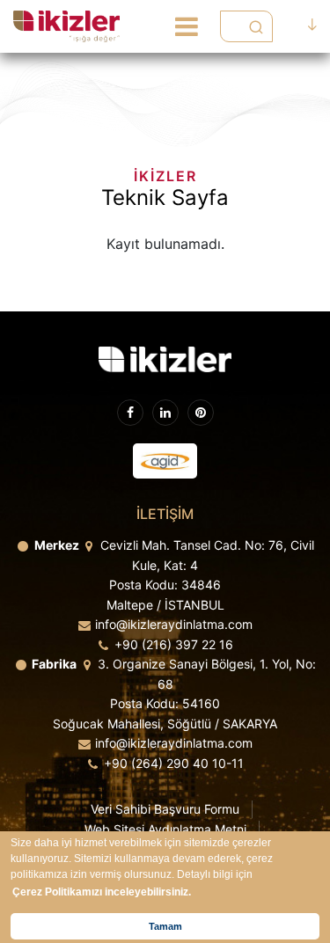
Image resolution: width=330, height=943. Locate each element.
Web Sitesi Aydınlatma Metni (165, 829)
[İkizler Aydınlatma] (66, 26)
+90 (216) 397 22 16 (173, 644)
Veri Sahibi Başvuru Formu (165, 808)
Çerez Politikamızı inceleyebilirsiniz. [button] (101, 892)
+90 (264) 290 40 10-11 (174, 763)
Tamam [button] (165, 926)
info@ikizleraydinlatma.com (174, 624)
